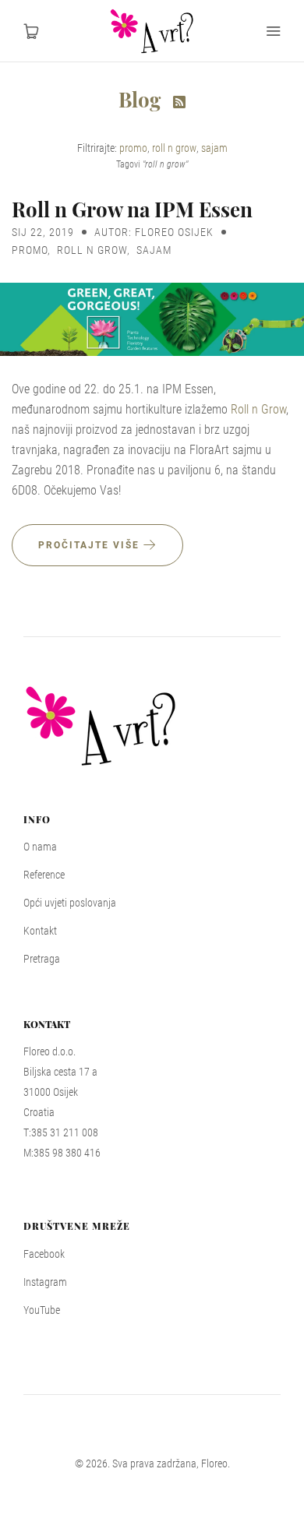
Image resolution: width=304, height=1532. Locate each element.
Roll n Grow (258, 409)
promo (133, 148)
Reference (44, 874)
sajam (214, 148)
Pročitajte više (90, 545)
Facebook (44, 1254)
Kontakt (40, 930)
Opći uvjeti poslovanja (69, 902)
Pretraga (41, 959)
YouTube (41, 1310)
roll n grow (174, 148)
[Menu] (272, 31)
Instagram (45, 1282)
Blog (141, 99)
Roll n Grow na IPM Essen (132, 209)
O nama (40, 846)
